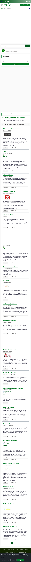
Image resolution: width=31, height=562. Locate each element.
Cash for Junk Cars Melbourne (11, 373)
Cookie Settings (5, 560)
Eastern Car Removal (8, 407)
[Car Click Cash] (15, 286)
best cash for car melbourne (10, 267)
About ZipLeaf (11, 549)
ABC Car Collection (8, 175)
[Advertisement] (15, 26)
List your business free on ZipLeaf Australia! (13, 117)
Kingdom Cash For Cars (9, 486)
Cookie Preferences (21, 552)
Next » (18, 543)
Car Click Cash (7, 281)
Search (27, 45)
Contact (21, 549)
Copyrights (12, 552)
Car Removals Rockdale (9, 320)
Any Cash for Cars (8, 214)
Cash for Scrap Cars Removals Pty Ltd (13, 388)
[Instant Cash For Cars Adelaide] (15, 469)
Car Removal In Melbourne (10, 304)
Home (2, 8)
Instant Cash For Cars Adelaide (11, 463)
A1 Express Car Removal (9, 152)
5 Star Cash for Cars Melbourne (11, 128)
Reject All (13, 560)
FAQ (17, 549)
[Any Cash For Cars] (15, 249)
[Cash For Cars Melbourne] (15, 355)
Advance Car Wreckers (9, 191)
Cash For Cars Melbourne (10, 349)
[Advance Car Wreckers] (15, 197)
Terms (26, 549)
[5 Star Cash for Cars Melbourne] (15, 134)
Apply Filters (15, 64)
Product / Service (5, 59)
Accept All (20, 560)
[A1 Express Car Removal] (15, 157)
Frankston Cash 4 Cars (9, 424)
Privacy (6, 552)
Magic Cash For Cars (8, 503)
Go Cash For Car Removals (10, 440)
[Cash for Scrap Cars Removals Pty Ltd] (15, 394)
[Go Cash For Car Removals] (15, 446)
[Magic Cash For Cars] (15, 509)
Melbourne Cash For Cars (10, 526)
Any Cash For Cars (8, 244)
